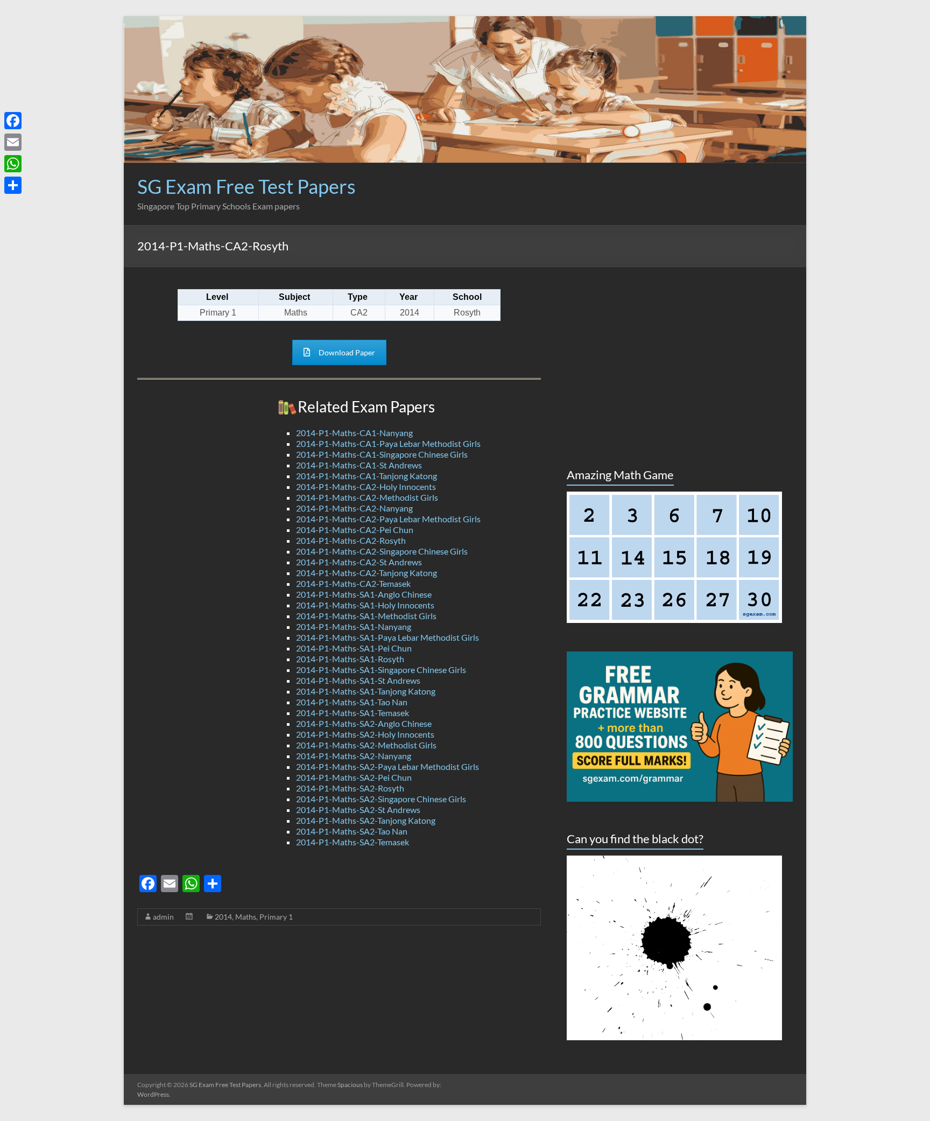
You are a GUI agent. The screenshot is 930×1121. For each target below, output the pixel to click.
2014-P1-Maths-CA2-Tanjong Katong (366, 572)
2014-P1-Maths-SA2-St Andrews (358, 809)
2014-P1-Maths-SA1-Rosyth (350, 659)
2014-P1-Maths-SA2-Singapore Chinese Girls (381, 799)
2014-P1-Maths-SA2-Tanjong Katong (365, 820)
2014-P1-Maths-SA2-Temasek (352, 842)
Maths (245, 916)
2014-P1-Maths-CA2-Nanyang (354, 508)
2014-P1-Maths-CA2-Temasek (353, 583)
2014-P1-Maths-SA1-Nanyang (353, 626)
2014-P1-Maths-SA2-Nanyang (353, 756)
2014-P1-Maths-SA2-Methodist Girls (366, 745)
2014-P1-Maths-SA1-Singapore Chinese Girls (381, 669)
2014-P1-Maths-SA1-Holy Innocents (365, 605)
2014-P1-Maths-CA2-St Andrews (359, 562)
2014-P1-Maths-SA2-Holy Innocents (365, 734)
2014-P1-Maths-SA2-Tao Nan (351, 831)
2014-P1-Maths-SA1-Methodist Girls (366, 616)
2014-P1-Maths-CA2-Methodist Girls (367, 497)
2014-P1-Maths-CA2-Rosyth (351, 540)
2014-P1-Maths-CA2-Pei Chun (354, 529)
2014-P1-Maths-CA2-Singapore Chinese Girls (382, 551)
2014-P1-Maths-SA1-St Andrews (358, 680)
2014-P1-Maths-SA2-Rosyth (350, 788)
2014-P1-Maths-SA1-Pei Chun (354, 648)
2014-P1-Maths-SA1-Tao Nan (351, 702)
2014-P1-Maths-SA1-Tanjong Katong (365, 691)
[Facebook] (13, 120)
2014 (223, 916)
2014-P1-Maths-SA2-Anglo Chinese (364, 723)
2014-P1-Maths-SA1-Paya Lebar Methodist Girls (387, 637)
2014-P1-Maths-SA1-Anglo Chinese (364, 594)
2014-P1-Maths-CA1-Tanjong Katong (366, 476)
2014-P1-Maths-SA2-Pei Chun (354, 777)
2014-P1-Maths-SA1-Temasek (352, 712)
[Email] (13, 142)
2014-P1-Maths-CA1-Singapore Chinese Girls (382, 454)
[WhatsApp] (13, 163)
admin (163, 916)
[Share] (13, 185)
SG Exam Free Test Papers (246, 186)
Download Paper (347, 352)
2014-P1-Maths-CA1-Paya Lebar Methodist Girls (388, 443)
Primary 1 (276, 916)
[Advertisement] (597, 201)
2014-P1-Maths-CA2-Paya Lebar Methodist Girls (388, 519)
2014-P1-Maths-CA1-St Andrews (359, 465)
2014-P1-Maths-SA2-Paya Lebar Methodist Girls (387, 766)
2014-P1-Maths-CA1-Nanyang (354, 433)
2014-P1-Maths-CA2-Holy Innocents (366, 486)
